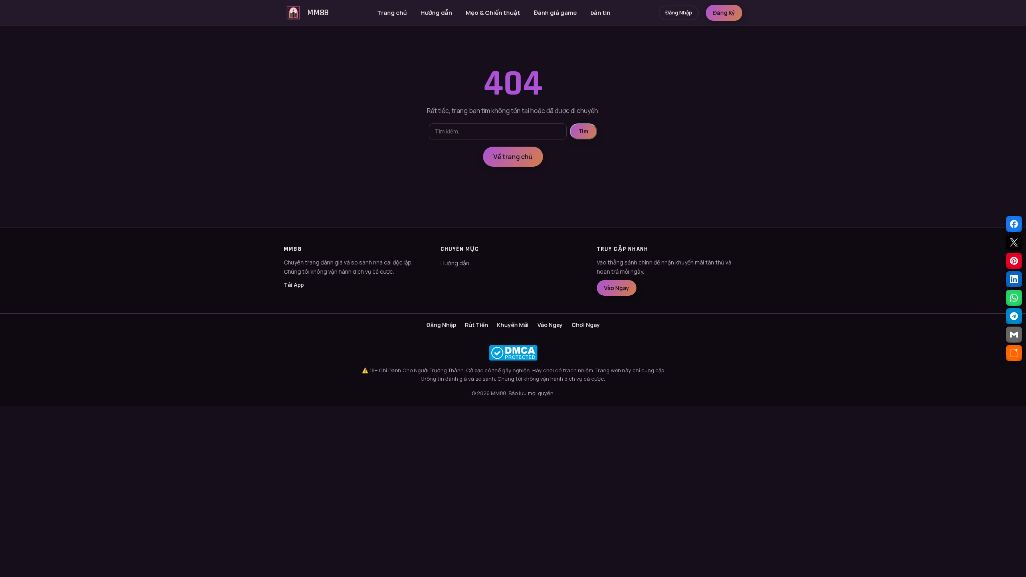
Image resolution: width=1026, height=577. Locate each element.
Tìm (583, 131)
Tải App (294, 284)
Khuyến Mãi (513, 325)
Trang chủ (392, 12)
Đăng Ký (724, 12)
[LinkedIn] (1014, 279)
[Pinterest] (1014, 261)
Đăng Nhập (678, 12)
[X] (1014, 242)
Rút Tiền (476, 325)
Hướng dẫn (436, 12)
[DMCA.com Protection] (513, 353)
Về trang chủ (513, 156)
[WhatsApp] (1014, 298)
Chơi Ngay (586, 325)
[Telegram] (1014, 316)
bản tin (600, 12)
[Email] (1014, 335)
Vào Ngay (616, 288)
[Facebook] (1014, 224)
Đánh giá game (555, 12)
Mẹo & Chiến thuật (493, 12)
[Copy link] (1014, 353)
